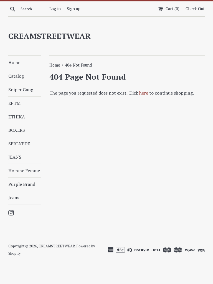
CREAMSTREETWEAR (49, 36)
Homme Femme (24, 171)
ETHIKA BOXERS (16, 123)
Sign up (73, 8)
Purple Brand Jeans (21, 191)
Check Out (195, 8)
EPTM (14, 103)
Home (14, 62)
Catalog (16, 76)
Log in (55, 8)
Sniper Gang (20, 90)
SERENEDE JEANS (19, 150)
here (143, 93)
